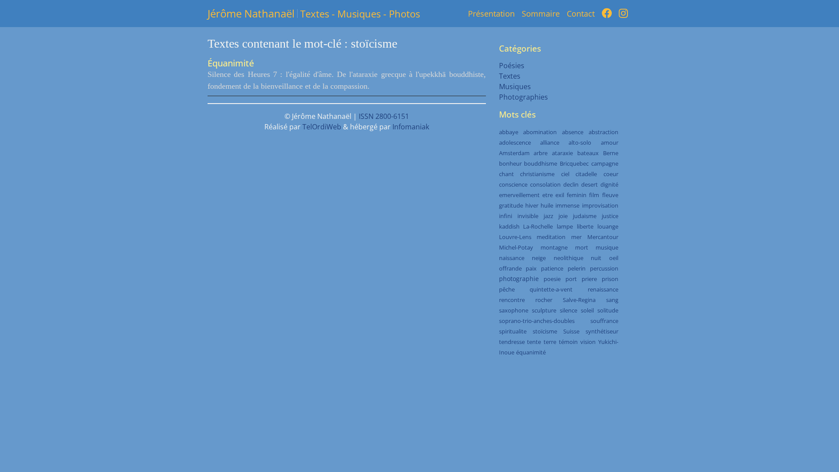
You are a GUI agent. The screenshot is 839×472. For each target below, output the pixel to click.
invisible (527, 216)
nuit (596, 258)
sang (612, 300)
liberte (585, 226)
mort (581, 247)
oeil (613, 258)
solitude (607, 310)
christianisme (537, 174)
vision (588, 342)
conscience (513, 184)
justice (610, 216)
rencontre (512, 300)
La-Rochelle (538, 226)
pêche (507, 289)
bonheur (510, 163)
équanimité (531, 352)
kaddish (509, 226)
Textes (509, 76)
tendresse (512, 342)
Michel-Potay (516, 247)
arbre (541, 153)
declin (571, 184)
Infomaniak (410, 127)
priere (589, 279)
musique (607, 247)
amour (609, 142)
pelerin (577, 268)
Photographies (523, 97)
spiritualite (513, 331)
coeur (610, 174)
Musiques (515, 86)
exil (559, 195)
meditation (551, 237)
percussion (604, 268)
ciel (565, 174)
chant (506, 174)
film (594, 195)
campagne (604, 163)
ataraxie (562, 153)
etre (547, 195)
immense (567, 205)
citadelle (586, 174)
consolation (545, 184)
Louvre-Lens (515, 237)
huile (547, 205)
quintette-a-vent (551, 289)
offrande (510, 268)
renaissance (603, 289)
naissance (511, 258)
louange (607, 226)
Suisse (571, 331)
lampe (565, 226)
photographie (519, 278)
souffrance (604, 321)
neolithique (568, 258)
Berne (610, 153)
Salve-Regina (579, 300)
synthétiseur (602, 331)
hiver (531, 205)
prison (610, 279)
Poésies (511, 65)
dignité (609, 184)
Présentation (491, 13)
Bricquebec (574, 163)
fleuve (610, 195)
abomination (540, 132)
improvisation (600, 205)
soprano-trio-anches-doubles (537, 321)
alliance (549, 142)
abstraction (603, 132)
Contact (581, 13)
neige (539, 258)
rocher (543, 300)
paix (531, 268)
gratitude (511, 205)
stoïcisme (545, 331)
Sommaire (541, 13)
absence (572, 132)
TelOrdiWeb (321, 127)
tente (534, 342)
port (571, 279)
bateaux (588, 153)
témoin (568, 342)
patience (552, 268)
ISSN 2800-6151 (384, 116)
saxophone (513, 310)
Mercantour (602, 237)
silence (568, 310)
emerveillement (519, 195)
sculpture (544, 310)
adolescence (515, 142)
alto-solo (580, 142)
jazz (548, 216)
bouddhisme (540, 163)
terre (550, 342)
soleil (587, 310)
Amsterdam (514, 153)
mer (576, 237)
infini (505, 216)
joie (563, 216)
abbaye (508, 132)
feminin (576, 195)
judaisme (584, 216)
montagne (554, 247)
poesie (552, 279)
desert (589, 184)
